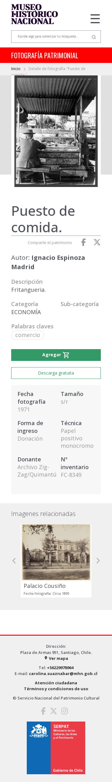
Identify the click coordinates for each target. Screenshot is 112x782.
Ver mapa (56, 658)
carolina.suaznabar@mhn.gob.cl (63, 673)
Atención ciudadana (56, 683)
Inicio (16, 68)
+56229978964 (60, 667)
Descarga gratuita (56, 373)
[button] (14, 561)
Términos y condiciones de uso (56, 688)
